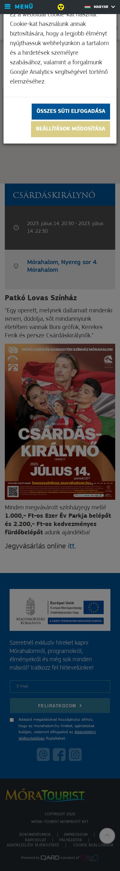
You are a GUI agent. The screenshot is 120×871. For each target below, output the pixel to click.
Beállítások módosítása (70, 129)
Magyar (101, 7)
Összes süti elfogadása (70, 111)
